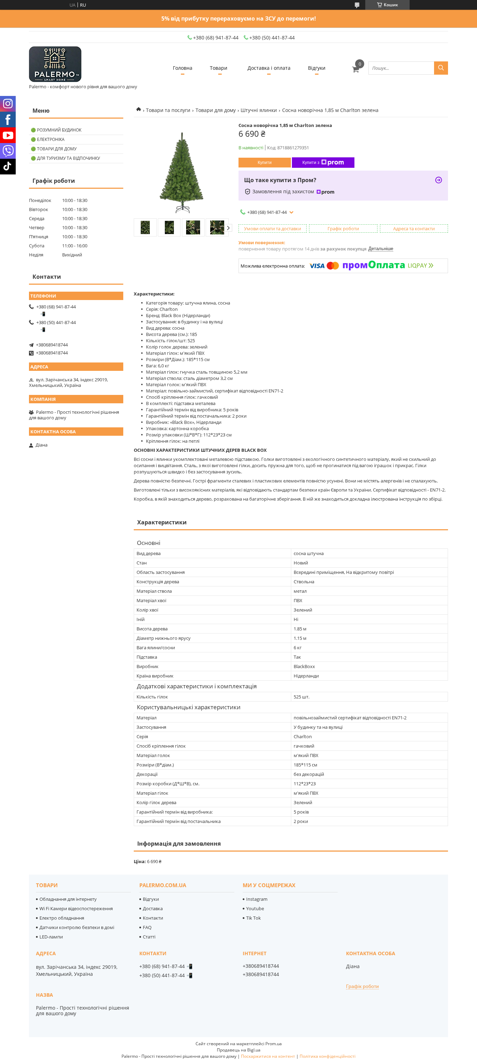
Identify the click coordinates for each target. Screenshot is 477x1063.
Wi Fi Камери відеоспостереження (76, 908)
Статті (149, 937)
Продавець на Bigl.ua (238, 1050)
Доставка (153, 908)
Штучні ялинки (259, 110)
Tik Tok (253, 918)
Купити (265, 162)
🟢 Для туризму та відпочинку (65, 158)
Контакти (153, 918)
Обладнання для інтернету (68, 899)
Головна (182, 68)
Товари (218, 68)
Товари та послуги (168, 110)
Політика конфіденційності (327, 1056)
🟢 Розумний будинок (56, 130)
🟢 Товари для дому (53, 149)
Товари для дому (216, 110)
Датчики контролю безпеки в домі (76, 927)
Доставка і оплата (269, 68)
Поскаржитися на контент (268, 1056)
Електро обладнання (61, 918)
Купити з (311, 162)
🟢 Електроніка (48, 139)
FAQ (147, 927)
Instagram (256, 899)
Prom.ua (273, 1044)
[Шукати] (441, 68)
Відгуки (316, 68)
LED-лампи (51, 937)
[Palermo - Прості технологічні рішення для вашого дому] (55, 64)
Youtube (255, 908)
